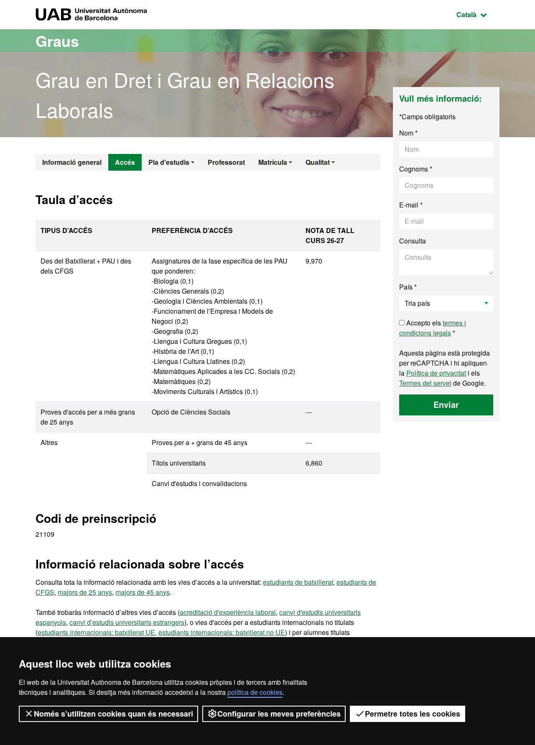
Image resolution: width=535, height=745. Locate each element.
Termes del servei (425, 383)
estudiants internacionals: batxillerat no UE (221, 632)
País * (408, 287)
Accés (125, 162)
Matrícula (272, 162)
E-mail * (411, 205)
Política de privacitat (436, 373)
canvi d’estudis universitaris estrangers (126, 622)
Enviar (446, 404)
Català (477, 14)
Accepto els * (432, 328)
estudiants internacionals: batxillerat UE (96, 632)
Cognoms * (415, 169)
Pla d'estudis (168, 162)
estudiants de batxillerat (298, 582)
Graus (57, 40)
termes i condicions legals (432, 328)
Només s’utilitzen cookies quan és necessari (113, 713)
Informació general (72, 162)
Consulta (412, 241)
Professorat (226, 162)
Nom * (408, 133)
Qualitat (318, 162)
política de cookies (255, 692)
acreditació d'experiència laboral (228, 612)
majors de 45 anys (142, 592)
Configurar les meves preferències (279, 713)
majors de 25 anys (85, 592)
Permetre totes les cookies (412, 713)
